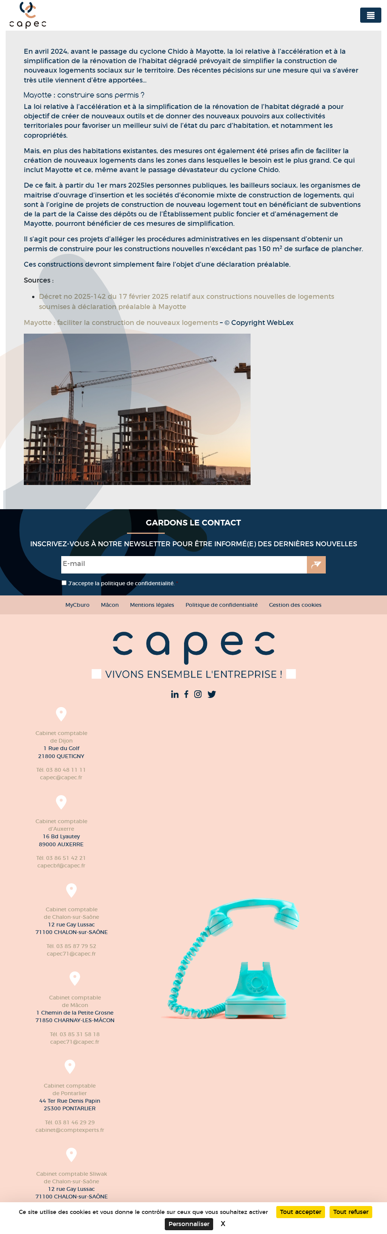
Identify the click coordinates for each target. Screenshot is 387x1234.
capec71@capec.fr (71, 953)
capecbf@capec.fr (61, 865)
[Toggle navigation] (370, 15)
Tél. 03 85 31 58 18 (75, 1034)
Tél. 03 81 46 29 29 (70, 1122)
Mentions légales (152, 605)
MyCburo (77, 605)
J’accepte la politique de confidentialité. (123, 583)
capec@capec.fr (61, 777)
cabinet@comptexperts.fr (70, 1130)
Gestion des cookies (295, 605)
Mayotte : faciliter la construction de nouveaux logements (122, 323)
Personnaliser (189, 1224)
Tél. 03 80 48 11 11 (61, 769)
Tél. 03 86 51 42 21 (61, 858)
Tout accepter (300, 1211)
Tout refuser (350, 1211)
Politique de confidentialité (222, 605)
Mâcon (110, 605)
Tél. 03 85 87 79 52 (71, 946)
